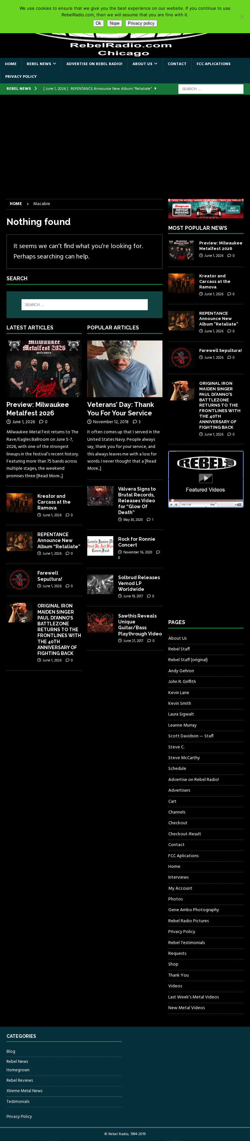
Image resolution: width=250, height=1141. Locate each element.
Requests (177, 953)
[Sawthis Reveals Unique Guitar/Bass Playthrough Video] (100, 623)
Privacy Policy (21, 77)
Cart (172, 801)
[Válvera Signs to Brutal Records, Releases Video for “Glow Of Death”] (100, 496)
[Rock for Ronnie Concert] (100, 546)
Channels (176, 812)
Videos (175, 986)
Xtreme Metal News (24, 1091)
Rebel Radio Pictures (188, 921)
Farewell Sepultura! (220, 350)
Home (11, 64)
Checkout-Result (184, 834)
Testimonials (18, 1101)
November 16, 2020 (137, 552)
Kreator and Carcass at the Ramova (54, 502)
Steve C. (176, 747)
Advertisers (179, 790)
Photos (175, 899)
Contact (177, 64)
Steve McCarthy (184, 758)
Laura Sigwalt (181, 714)
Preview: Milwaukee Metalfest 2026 (221, 246)
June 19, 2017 (133, 596)
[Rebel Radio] (125, 54)
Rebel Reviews (20, 1080)
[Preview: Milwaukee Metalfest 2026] (44, 369)
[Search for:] (210, 89)
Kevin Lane (178, 693)
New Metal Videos (186, 1008)
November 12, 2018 (111, 422)
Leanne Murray (182, 725)
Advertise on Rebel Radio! (94, 64)
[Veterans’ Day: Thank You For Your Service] (124, 369)
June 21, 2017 (133, 641)
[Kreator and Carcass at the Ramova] (20, 503)
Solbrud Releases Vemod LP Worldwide (139, 583)
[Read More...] (49, 476)
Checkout (178, 823)
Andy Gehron (181, 671)
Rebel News (39, 64)
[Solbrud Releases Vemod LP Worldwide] (100, 584)
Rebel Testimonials (186, 943)
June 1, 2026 (23, 422)
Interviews (178, 877)
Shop (173, 964)
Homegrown (18, 1070)
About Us (142, 64)
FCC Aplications (213, 64)
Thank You (178, 975)
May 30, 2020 (133, 520)
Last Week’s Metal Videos (193, 997)
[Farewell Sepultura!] (20, 580)
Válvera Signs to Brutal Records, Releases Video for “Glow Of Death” (137, 500)
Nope (114, 23)
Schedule (177, 768)
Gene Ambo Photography (193, 910)
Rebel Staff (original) (188, 660)
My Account (180, 888)
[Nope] (242, 16)
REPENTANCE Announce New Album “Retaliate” (58, 540)
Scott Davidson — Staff (191, 736)
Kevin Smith (179, 703)
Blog (11, 1052)
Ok (98, 23)
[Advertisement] (125, 150)
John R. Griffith (182, 682)
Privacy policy (141, 23)
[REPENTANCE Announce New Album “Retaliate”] (20, 541)
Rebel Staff (179, 649)
